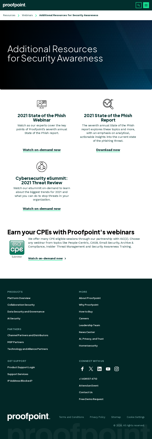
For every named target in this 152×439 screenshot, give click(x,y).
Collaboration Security (21, 304)
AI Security (13, 318)
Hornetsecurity (88, 345)
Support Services (17, 374)
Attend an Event (88, 385)
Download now (108, 150)
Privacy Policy (97, 417)
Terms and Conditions (71, 417)
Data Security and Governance (25, 311)
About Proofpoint (90, 298)
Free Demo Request (91, 399)
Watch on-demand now (41, 150)
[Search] (139, 5)
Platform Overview (18, 298)
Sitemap (116, 417)
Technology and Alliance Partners (27, 348)
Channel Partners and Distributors (27, 335)
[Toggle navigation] (146, 5)
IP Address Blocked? (19, 380)
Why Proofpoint (88, 304)
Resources (9, 15)
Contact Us (85, 392)
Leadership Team (89, 325)
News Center (87, 332)
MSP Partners (15, 342)
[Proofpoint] (14, 5)
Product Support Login (21, 367)
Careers (84, 318)
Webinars (27, 15)
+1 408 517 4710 (88, 378)
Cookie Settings (136, 417)
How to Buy (86, 311)
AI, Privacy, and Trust (91, 338)
